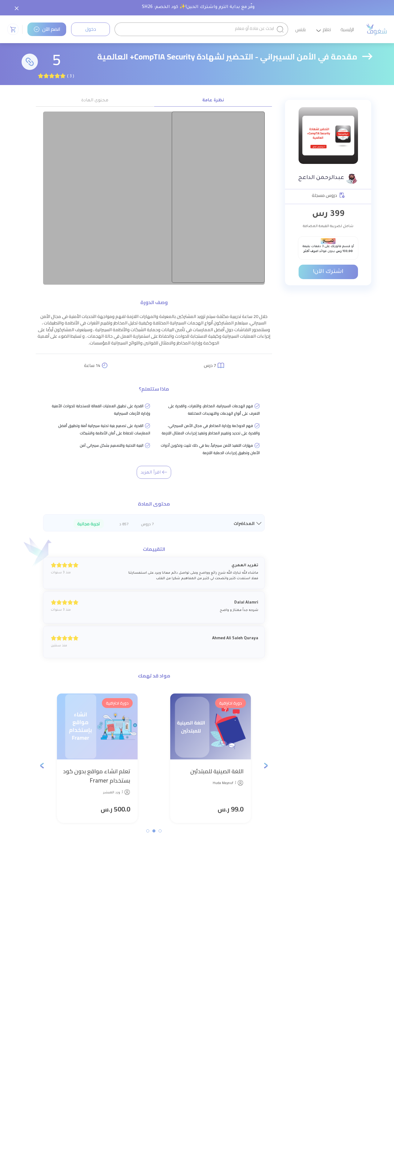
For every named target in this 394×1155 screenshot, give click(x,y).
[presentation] (265, 765)
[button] (160, 830)
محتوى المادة (94, 100)
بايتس (301, 30)
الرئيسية (347, 30)
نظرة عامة (213, 100)
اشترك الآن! (328, 272)
